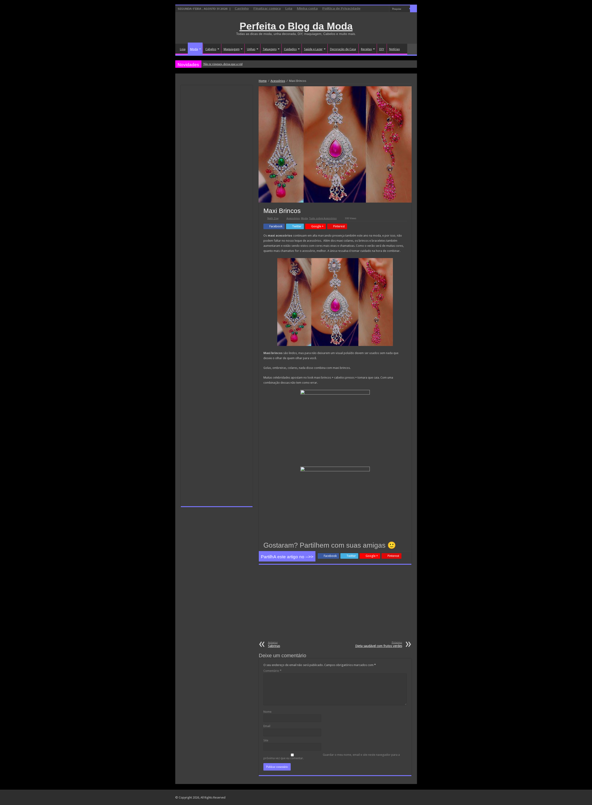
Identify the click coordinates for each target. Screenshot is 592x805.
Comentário (272, 670)
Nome (267, 711)
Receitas (366, 49)
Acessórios (278, 81)
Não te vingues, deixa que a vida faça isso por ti (233, 64)
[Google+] (372, 9)
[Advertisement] (335, 606)
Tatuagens (270, 49)
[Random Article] (412, 49)
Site (265, 740)
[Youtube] (386, 9)
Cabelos (210, 49)
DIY (381, 49)
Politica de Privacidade (341, 8)
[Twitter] (381, 9)
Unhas (251, 49)
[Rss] (368, 9)
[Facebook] (377, 9)
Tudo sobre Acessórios (323, 218)
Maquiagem (232, 49)
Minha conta (307, 8)
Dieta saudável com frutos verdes (378, 644)
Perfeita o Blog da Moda (296, 26)
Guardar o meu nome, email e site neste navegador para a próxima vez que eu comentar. (331, 756)
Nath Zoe (272, 218)
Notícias (394, 49)
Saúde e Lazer (313, 49)
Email (266, 726)
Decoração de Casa (343, 49)
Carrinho (242, 8)
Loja (288, 8)
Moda (194, 49)
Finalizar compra (267, 8)
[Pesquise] (413, 8)
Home (263, 81)
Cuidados (290, 49)
